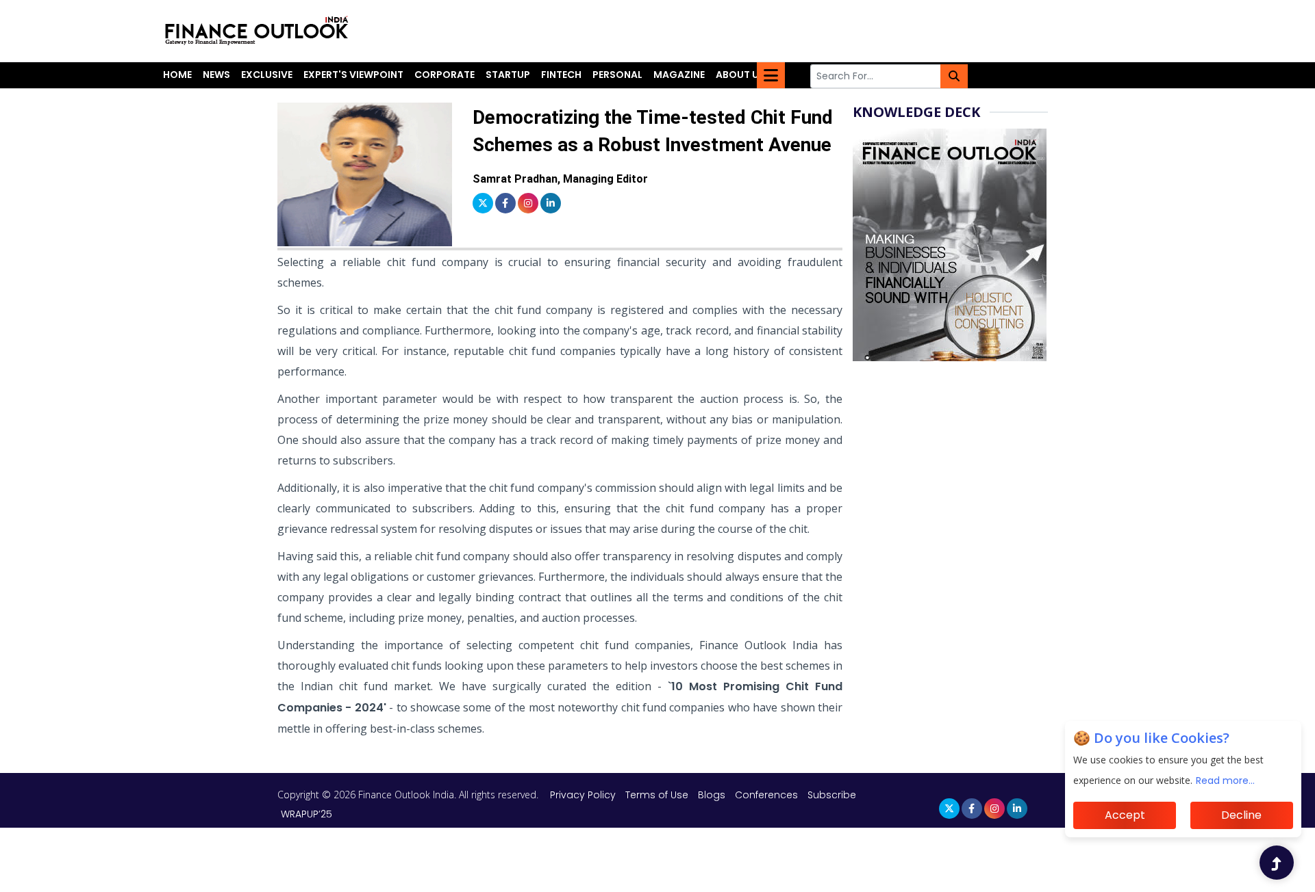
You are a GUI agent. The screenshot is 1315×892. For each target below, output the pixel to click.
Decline (1241, 815)
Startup (508, 74)
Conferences (766, 795)
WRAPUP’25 (306, 814)
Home (177, 74)
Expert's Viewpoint (353, 74)
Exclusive (266, 74)
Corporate (444, 74)
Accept (1125, 815)
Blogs (711, 795)
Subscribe (831, 795)
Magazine (679, 74)
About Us (740, 74)
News (216, 74)
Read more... (1225, 780)
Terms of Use (658, 795)
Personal (617, 74)
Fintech (561, 74)
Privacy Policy (584, 795)
